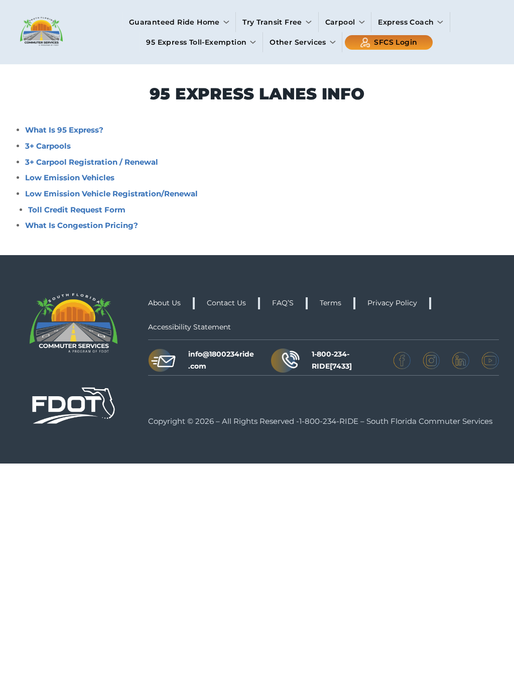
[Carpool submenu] (361, 22)
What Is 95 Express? (64, 130)
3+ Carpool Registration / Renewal (91, 162)
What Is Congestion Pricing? (81, 225)
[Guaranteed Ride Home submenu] (226, 22)
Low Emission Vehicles (69, 177)
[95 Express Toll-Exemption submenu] (252, 42)
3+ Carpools (48, 146)
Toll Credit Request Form (76, 209)
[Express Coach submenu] (440, 22)
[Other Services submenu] (332, 42)
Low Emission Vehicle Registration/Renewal (111, 193)
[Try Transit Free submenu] (308, 22)
